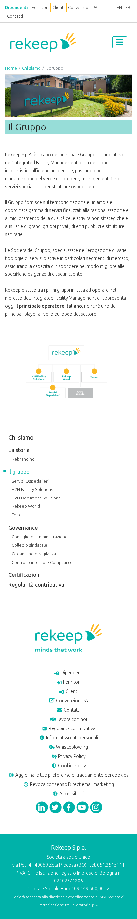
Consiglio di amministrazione (40, 536)
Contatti (15, 16)
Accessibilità (71, 794)
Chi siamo (31, 68)
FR (127, 7)
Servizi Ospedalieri (30, 481)
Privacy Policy (71, 756)
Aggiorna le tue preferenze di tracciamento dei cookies (71, 775)
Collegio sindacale (29, 545)
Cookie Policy (71, 766)
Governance (23, 528)
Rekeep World (26, 506)
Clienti (58, 7)
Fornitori (40, 7)
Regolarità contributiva (36, 585)
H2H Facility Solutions (32, 489)
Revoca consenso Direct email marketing (71, 784)
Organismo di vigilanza (34, 553)
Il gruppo (19, 472)
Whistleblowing (71, 747)
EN (119, 7)
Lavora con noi (71, 719)
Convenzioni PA (82, 7)
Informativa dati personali (71, 738)
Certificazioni (24, 575)
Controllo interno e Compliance (42, 562)
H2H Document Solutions (36, 498)
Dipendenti (16, 7)
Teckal (18, 514)
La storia (19, 450)
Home (11, 68)
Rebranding (23, 459)
